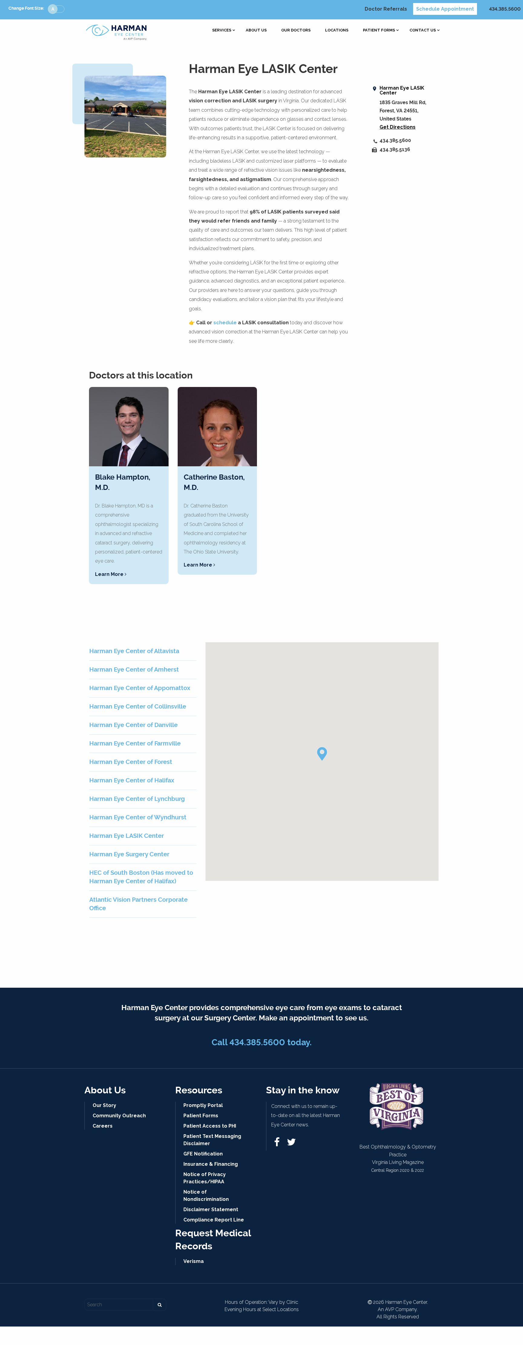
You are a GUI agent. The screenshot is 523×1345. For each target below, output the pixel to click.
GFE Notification (203, 1154)
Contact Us (423, 30)
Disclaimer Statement (210, 1209)
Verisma (193, 1261)
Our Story (104, 1105)
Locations (336, 30)
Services (221, 30)
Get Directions (398, 127)
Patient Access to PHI (209, 1126)
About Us (256, 30)
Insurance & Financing (210, 1164)
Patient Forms (379, 30)
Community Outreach (119, 1116)
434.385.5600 (505, 9)
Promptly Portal (203, 1105)
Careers (103, 1126)
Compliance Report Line (213, 1220)
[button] (322, 754)
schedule (225, 323)
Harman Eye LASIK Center (402, 90)
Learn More (110, 574)
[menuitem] (221, 30)
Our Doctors (296, 30)
